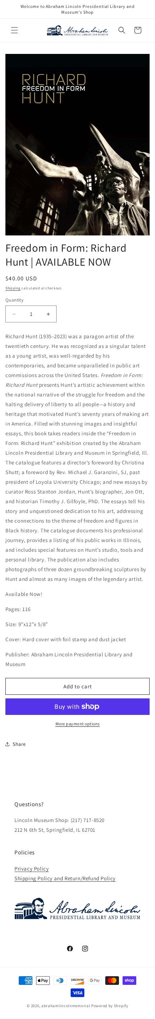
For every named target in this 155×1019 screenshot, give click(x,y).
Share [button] (19, 744)
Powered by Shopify (109, 1005)
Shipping (13, 288)
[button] (14, 30)
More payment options (78, 723)
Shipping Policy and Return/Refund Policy (65, 878)
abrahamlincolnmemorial (65, 1005)
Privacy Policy (31, 868)
